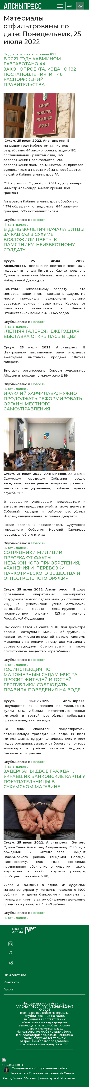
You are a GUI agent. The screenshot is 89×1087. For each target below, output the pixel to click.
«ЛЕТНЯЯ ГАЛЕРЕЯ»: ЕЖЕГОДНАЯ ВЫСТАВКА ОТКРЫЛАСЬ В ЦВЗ (42, 334)
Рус (80, 6)
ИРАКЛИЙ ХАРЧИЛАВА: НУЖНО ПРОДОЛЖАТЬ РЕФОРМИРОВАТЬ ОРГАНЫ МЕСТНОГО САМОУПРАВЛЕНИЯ (43, 401)
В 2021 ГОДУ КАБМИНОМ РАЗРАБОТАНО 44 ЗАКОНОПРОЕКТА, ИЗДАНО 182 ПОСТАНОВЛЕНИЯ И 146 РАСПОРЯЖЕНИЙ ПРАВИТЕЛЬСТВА (40, 71)
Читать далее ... (16, 224)
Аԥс (70, 6)
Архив (9, 989)
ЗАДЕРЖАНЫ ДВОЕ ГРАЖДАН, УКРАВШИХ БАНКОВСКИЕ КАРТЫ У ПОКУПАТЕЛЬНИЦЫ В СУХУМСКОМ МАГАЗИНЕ (44, 779)
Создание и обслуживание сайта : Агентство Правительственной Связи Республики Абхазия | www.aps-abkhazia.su (39, 1073)
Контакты (11, 982)
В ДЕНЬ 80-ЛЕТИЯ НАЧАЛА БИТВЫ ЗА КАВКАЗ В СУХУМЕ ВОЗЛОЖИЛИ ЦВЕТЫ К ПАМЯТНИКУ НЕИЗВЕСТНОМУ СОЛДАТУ (44, 240)
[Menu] (60, 6)
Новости (38, 220)
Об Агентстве (15, 975)
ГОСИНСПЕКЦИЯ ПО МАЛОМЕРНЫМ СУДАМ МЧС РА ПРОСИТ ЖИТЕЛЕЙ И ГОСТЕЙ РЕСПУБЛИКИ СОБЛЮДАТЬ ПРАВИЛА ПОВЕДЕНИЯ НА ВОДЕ (42, 680)
